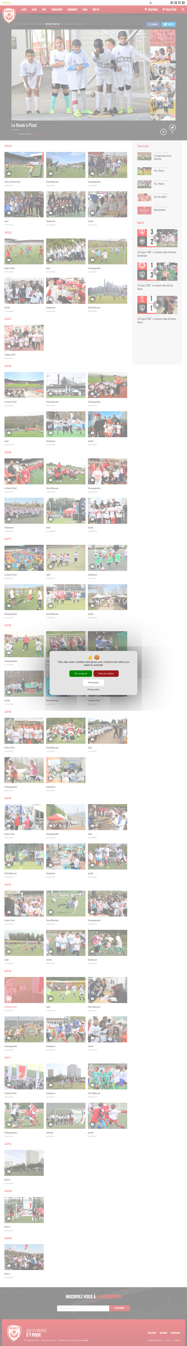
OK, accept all (80, 673)
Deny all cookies (106, 673)
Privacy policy (93, 689)
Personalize (93, 683)
